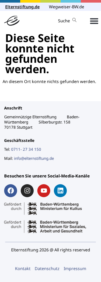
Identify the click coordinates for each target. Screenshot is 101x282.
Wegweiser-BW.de (66, 7)
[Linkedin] (60, 190)
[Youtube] (43, 190)
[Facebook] (10, 190)
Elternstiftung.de (22, 7)
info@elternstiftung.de (34, 158)
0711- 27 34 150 (26, 149)
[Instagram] (27, 190)
